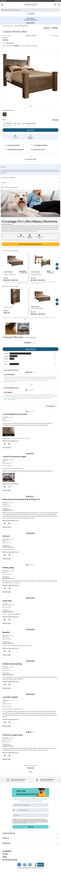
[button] (59, 5)
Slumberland (26, 868)
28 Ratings (55, 27)
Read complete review (9, 381)
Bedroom (10, 26)
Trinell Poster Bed (36, 274)
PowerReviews (31, 337)
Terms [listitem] (5, 857)
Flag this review (7, 447)
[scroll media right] (31, 329)
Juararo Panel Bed (9, 274)
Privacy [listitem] (5, 854)
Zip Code (31, 13)
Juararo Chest (7, 307)
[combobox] (30, 10)
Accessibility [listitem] (7, 851)
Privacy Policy (30, 822)
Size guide (55, 120)
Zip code (30, 138)
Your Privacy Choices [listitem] (10, 860)
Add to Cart (30, 130)
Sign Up (30, 827)
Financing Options (10, 42)
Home (4, 26)
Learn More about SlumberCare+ (30, 244)
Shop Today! (30, 23)
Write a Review (30, 349)
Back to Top (30, 768)
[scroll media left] (4, 329)
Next (30, 771)
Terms (35, 822)
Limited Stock (15, 137)
